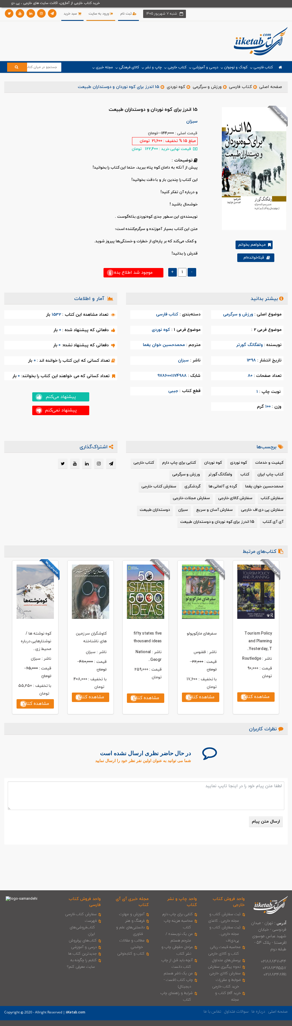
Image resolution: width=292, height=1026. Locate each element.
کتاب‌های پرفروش (83, 940)
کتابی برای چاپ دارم (177, 914)
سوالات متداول (236, 1011)
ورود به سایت (99, 13)
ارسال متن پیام (266, 822)
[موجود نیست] (252, 168)
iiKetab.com (75, 1012)
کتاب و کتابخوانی (131, 953)
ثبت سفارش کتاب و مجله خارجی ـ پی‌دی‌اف (225, 934)
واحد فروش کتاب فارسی (84, 902)
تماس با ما (212, 1011)
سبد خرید (71, 13)
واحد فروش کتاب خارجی (229, 902)
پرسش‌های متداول (226, 960)
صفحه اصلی (270, 87)
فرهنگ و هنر (135, 920)
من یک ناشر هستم (178, 973)
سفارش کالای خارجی (225, 973)
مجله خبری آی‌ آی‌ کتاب (132, 902)
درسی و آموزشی (84, 947)
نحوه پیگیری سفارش (224, 966)
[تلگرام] (52, 13)
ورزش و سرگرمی (207, 87)
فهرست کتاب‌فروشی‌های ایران (83, 927)
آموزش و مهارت (132, 914)
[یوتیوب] (20, 13)
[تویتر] (9, 13)
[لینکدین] (31, 13)
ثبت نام (126, 13)
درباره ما (258, 1011)
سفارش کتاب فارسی (81, 914)
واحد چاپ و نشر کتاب (181, 902)
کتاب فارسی (240, 87)
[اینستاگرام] (41, 13)
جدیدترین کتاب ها (82, 953)
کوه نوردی (176, 87)
